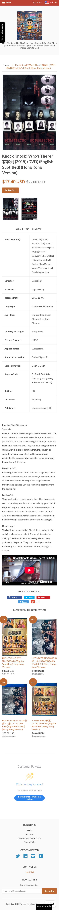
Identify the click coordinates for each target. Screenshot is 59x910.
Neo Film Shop (29, 904)
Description (22, 229)
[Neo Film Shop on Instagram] (33, 857)
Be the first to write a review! (29, 798)
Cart (39, 2)
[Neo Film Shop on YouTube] (41, 857)
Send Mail (29, 872)
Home (6, 65)
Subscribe (49, 891)
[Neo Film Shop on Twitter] (18, 857)
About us (29, 834)
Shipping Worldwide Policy (29, 838)
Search (30, 830)
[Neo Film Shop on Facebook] (25, 857)
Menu (8, 2)
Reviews (37, 229)
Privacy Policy (29, 842)
